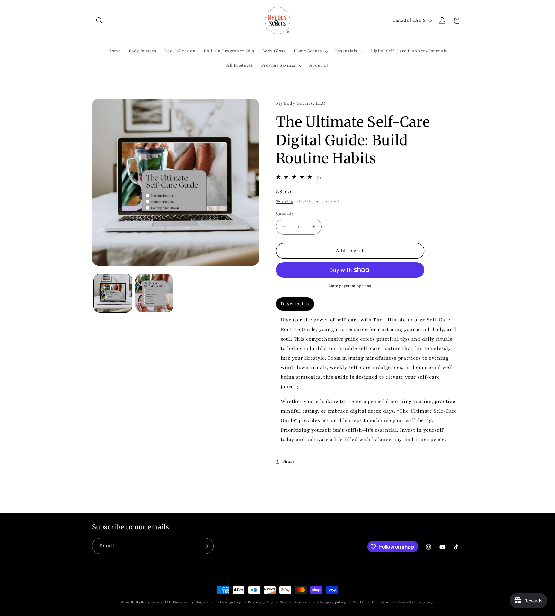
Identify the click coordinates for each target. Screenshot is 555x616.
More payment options (350, 285)
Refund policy (228, 602)
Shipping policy (331, 602)
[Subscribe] (205, 546)
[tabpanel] (369, 380)
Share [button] (288, 461)
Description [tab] (295, 304)
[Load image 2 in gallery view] (154, 293)
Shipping (284, 201)
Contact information (372, 602)
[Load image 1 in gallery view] (113, 293)
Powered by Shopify (191, 602)
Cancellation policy (415, 602)
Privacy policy (261, 602)
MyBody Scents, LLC (153, 602)
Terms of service (295, 602)
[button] (99, 20)
